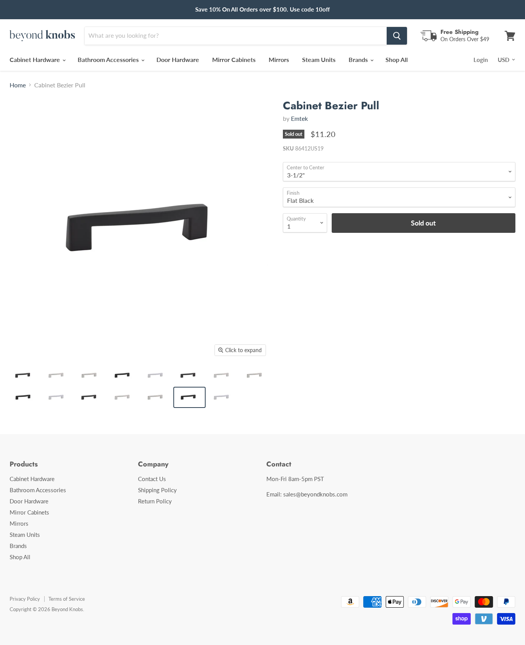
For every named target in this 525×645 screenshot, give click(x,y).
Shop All (396, 59)
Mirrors (279, 59)
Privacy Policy (25, 599)
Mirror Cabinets (234, 59)
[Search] (397, 36)
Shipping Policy (157, 489)
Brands (359, 59)
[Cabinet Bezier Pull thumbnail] (24, 375)
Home (18, 85)
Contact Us (152, 478)
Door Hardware (177, 59)
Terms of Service (66, 599)
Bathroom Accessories (109, 59)
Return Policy (155, 501)
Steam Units (319, 59)
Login (480, 59)
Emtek (299, 118)
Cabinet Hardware (35, 59)
